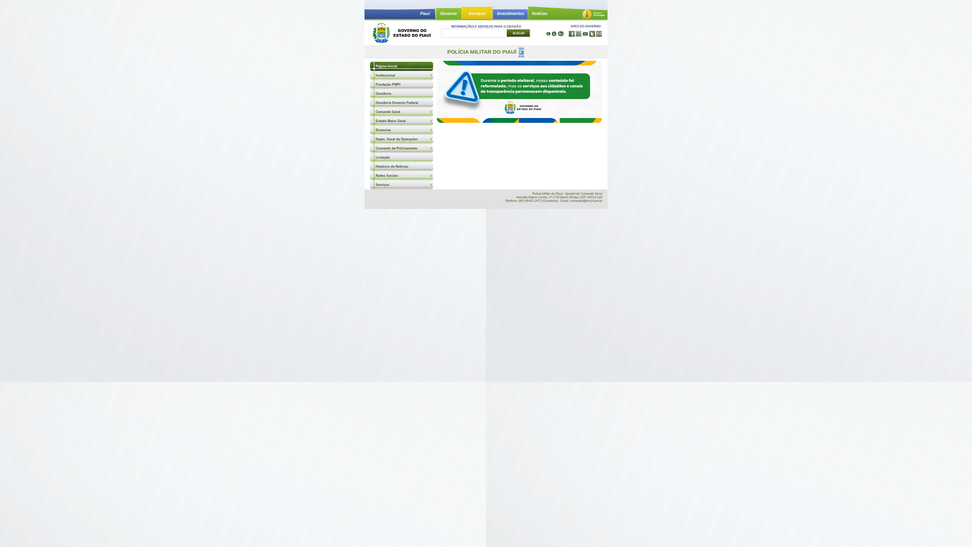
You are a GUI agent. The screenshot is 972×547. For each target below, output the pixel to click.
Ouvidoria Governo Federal (397, 103)
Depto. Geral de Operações (397, 139)
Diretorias (383, 130)
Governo (448, 13)
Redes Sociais (387, 176)
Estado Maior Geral (391, 121)
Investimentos (510, 13)
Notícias (540, 13)
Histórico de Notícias (392, 166)
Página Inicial (386, 66)
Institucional (385, 75)
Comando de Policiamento (396, 148)
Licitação (383, 157)
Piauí (425, 13)
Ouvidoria (383, 93)
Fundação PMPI (388, 84)
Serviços (477, 13)
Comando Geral (388, 112)
